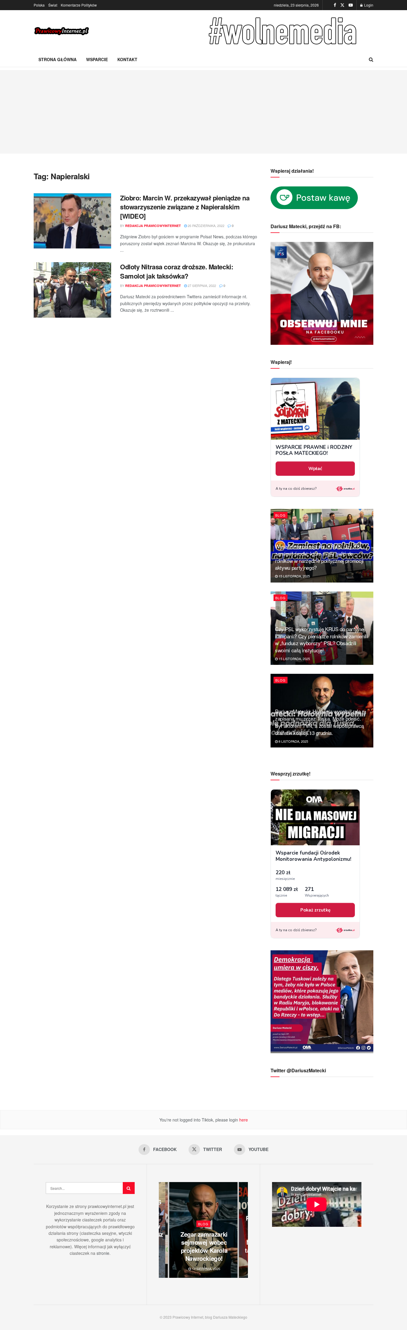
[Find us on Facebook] (335, 5)
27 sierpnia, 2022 (201, 285)
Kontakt (127, 59)
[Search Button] (371, 59)
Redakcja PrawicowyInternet (153, 225)
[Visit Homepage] (62, 31)
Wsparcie (97, 59)
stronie (103, 1253)
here (243, 1120)
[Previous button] (163, 1230)
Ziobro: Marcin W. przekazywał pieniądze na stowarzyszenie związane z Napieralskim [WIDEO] (185, 207)
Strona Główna (57, 59)
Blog (280, 515)
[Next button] (243, 1230)
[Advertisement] (203, 112)
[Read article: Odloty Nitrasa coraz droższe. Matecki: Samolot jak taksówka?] (72, 290)
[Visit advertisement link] (284, 31)
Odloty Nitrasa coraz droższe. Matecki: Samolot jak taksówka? (176, 271)
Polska (39, 4)
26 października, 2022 (205, 225)
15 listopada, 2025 (294, 576)
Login (368, 4)
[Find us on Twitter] (342, 5)
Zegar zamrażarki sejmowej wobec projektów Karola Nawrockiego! (204, 1246)
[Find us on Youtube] (351, 5)
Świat (52, 4)
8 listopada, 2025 (293, 741)
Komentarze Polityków (79, 4)
